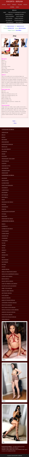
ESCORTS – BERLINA (14, 1)
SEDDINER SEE (5, 236)
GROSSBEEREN (5, 168)
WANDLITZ (4, 250)
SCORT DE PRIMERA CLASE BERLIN (9, 283)
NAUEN (3, 199)
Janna (3, 359)
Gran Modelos (9, 22)
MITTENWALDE (5, 195)
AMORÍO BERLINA (5, 269)
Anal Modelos (19, 22)
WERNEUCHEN (5, 255)
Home (4, 12)
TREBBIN (4, 245)
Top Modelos (9, 20)
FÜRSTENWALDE (5, 161)
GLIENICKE (4, 163)
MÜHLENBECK (5, 197)
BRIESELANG (4, 146)
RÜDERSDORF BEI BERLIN (7, 218)
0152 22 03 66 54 (10, 26)
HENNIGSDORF (5, 173)
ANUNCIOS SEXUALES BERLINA (8, 312)
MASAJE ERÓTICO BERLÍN (7, 281)
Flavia (3, 400)
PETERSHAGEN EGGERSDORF (8, 211)
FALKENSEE (4, 156)
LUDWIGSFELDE (5, 190)
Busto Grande (19, 16)
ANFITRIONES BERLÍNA (7, 293)
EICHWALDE (4, 151)
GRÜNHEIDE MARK (6, 170)
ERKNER (3, 154)
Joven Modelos (9, 14)
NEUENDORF (4, 178)
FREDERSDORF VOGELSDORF (8, 158)
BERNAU (3, 137)
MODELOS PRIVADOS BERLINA (8, 300)
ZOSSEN (3, 266)
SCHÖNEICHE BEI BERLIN (7, 228)
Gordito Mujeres (19, 18)
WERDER (4, 252)
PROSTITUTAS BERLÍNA (7, 305)
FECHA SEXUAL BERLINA (7, 314)
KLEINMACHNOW (5, 183)
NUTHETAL (4, 204)
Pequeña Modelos (18, 20)
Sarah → (14, 121)
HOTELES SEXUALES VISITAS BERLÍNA (10, 309)
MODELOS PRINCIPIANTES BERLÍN (9, 271)
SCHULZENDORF (5, 231)
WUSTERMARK (5, 262)
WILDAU (3, 257)
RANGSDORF (4, 216)
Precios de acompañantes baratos (17, 12)
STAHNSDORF (5, 238)
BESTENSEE (4, 139)
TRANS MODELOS (5, 319)
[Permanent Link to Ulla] (14, 423)
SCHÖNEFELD (5, 226)
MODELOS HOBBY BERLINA (7, 290)
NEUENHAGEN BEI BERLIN (7, 202)
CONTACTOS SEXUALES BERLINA (9, 317)
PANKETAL (4, 209)
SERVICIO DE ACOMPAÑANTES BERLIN (10, 274)
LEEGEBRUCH (5, 187)
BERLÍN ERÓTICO (5, 278)
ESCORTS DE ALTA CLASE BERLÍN (9, 286)
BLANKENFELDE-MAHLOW (7, 144)
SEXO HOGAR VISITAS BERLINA (8, 307)
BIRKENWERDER (5, 142)
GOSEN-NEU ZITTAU (6, 165)
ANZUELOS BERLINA (6, 297)
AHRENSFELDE (5, 132)
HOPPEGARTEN (5, 180)
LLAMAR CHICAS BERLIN (7, 276)
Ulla (3, 442)
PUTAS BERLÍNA (5, 295)
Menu (15, 10)
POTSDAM (4, 214)
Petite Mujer (9, 18)
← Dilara (14, 123)
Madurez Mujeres (19, 14)
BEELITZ (3, 134)
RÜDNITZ (3, 224)
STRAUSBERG (5, 240)
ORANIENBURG (5, 206)
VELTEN (3, 247)
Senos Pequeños (10, 16)
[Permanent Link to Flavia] (14, 381)
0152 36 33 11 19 (20, 26)
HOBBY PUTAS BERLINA (7, 288)
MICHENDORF (5, 192)
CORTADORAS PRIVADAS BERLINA (9, 302)
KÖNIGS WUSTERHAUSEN (7, 185)
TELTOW (3, 243)
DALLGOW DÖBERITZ (6, 149)
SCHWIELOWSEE (5, 233)
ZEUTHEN (4, 264)
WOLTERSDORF (5, 259)
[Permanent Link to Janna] (14, 340)
